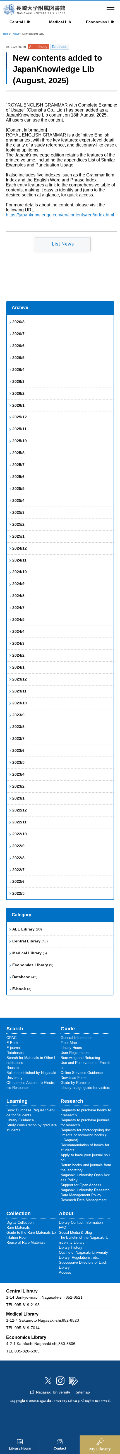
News (16, 33)
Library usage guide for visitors (85, 1088)
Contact (60, 1448)
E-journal (13, 1048)
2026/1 (18, 405)
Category (21, 914)
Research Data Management (84, 1200)
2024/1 (18, 667)
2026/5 (18, 357)
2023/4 (18, 774)
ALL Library (27, 929)
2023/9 (18, 715)
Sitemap (83, 1392)
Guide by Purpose (75, 1083)
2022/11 (19, 822)
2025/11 (19, 429)
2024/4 (18, 631)
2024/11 (19, 560)
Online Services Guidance (82, 1073)
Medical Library (29, 953)
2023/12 (19, 679)
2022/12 (19, 810)
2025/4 (18, 500)
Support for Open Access (81, 1185)
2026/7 (18, 334)
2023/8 (18, 726)
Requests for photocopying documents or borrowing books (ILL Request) (86, 1135)
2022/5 (18, 893)
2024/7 (18, 607)
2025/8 (18, 453)
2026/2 (18, 393)
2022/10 (19, 834)
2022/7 (18, 870)
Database (24, 977)
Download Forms (74, 1078)
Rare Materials (18, 1227)
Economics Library (32, 965)
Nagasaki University (53, 1392)
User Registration (74, 1053)
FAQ (62, 1227)
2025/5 (18, 488)
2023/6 (18, 750)
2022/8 (18, 858)
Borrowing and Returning (80, 1058)
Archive (20, 307)
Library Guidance (20, 1120)
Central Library (30, 941)
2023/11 (19, 691)
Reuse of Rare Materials (25, 1242)
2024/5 (18, 619)
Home (6, 33)
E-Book (12, 1043)
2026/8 (18, 322)
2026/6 (18, 345)
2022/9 (18, 846)
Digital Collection (19, 1222)
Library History (70, 1247)
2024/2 (18, 655)
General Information (76, 1038)
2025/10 (19, 441)
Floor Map (69, 1043)
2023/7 (18, 738)
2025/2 (18, 524)
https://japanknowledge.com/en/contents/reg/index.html (60, 215)
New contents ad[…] (34, 33)
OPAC (11, 1038)
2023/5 (18, 762)
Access (65, 1272)
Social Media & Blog (75, 1232)
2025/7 (18, 464)
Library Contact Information (81, 1222)
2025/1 (18, 536)
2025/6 (18, 476)
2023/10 (19, 703)
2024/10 (19, 572)
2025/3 (18, 512)
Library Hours (20, 1448)
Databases (15, 1053)
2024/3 (18, 643)
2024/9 (18, 583)
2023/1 (18, 798)
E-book (21, 989)
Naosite (12, 1068)
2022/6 (18, 881)
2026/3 (18, 381)
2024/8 (18, 595)
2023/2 (18, 786)
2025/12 (19, 417)
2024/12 (19, 548)
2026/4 (18, 369)
